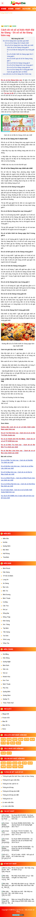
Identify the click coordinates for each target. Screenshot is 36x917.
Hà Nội (5, 542)
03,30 (32, 739)
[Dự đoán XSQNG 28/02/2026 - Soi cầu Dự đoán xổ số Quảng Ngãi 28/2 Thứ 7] (6, 825)
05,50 (13, 743)
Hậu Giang (6, 572)
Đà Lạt (5, 609)
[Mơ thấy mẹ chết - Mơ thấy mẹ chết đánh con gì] (6, 894)
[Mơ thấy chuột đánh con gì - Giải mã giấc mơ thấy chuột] (6, 878)
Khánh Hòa (6, 677)
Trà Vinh (5, 636)
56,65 (3, 753)
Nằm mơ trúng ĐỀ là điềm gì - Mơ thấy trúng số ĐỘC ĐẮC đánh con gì (23, 901)
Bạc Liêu (5, 587)
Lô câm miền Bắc (8, 806)
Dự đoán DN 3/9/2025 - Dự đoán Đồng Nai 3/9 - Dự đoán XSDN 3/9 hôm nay (23, 817)
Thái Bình (6, 557)
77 (8, 743)
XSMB (3, 9)
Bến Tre (5, 591)
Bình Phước (6, 568)
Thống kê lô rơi (7, 799)
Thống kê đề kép (8, 787)
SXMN (14, 26)
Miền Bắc (6, 538)
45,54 (21, 739)
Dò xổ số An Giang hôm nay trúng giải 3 (20, 65)
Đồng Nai (6, 613)
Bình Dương (6, 594)
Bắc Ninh (6, 550)
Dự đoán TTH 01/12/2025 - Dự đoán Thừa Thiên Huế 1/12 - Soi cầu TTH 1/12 (22, 832)
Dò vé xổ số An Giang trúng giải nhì (18, 67)
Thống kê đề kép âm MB (10, 795)
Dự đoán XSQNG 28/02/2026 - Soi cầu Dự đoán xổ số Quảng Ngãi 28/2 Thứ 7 (23, 825)
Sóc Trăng (6, 624)
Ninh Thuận (6, 684)
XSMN (10, 9)
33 (19, 763)
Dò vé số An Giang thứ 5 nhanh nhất (17, 43)
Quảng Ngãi (6, 662)
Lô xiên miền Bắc (8, 802)
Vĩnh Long (6, 639)
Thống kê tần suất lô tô (10, 784)
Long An (5, 579)
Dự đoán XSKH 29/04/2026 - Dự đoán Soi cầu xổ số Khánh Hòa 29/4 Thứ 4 (22, 840)
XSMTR (6, 26)
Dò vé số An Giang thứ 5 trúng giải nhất (20, 69)
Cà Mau (5, 602)
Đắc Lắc (5, 669)
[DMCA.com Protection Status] (18, 916)
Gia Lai (5, 673)
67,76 (9, 753)
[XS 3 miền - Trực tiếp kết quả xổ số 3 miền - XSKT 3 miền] (18, 4)
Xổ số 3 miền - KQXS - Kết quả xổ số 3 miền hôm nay (23, 855)
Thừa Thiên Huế (8, 703)
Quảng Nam (7, 695)
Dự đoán (26, 9)
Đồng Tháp (6, 617)
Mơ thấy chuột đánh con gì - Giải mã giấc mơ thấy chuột (22, 876)
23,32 (9, 767)
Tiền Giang (6, 632)
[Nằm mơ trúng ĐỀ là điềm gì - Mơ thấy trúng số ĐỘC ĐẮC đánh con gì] (6, 901)
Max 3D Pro (6, 725)
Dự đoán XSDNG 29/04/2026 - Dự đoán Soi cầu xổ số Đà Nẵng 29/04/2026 (23, 848)
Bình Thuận (6, 598)
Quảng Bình (6, 691)
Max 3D (4, 721)
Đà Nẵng (6, 654)
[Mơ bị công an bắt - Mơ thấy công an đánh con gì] (6, 870)
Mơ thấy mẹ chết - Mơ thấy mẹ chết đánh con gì (22, 892)
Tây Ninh (6, 628)
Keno (4, 729)
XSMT (18, 9)
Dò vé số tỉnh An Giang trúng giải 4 (18, 63)
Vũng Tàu (6, 643)
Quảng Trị (6, 699)
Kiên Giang (6, 621)
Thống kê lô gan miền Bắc (11, 780)
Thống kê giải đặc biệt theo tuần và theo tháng (18, 776)
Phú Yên (5, 688)
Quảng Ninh (6, 546)
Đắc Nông (6, 658)
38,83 (3, 767)
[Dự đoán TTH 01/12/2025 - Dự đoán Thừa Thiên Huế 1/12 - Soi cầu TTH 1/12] (6, 833)
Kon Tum (6, 680)
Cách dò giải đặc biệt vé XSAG (17, 72)
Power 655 (6, 718)
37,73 (26, 739)
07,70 (3, 743)
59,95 (9, 739)
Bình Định (6, 665)
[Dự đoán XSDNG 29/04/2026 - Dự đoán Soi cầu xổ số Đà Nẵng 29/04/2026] (6, 849)
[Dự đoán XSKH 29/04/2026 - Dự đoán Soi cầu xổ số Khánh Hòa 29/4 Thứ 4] (6, 841)
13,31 (15, 767)
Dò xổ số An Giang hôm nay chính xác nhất (19, 45)
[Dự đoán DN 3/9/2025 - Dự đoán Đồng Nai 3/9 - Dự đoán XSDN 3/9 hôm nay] (6, 817)
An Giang (6, 583)
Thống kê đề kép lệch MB (10, 791)
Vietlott (8, 709)
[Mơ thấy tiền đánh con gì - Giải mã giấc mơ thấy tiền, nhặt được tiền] (6, 886)
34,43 (18, 743)
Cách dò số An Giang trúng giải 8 (18, 47)
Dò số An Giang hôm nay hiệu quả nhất (16, 41)
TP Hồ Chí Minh (8, 576)
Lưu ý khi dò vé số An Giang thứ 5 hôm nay (17, 74)
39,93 (24, 763)
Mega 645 (5, 714)
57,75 (3, 739)
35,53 (3, 763)
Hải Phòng (6, 553)
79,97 (15, 739)
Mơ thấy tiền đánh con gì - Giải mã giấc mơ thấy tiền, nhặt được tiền (23, 884)
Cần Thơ (6, 606)
